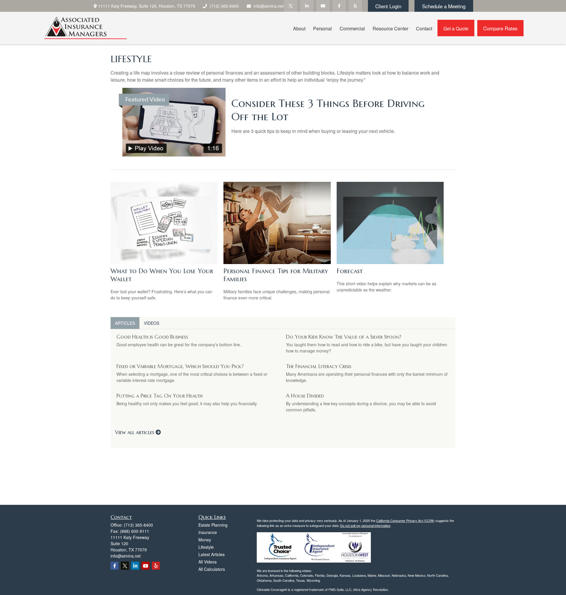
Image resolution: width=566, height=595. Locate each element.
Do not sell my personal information (365, 525)
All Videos (207, 562)
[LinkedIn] (306, 6)
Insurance (207, 532)
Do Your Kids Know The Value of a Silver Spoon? (343, 336)
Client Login (388, 6)
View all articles (135, 432)
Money (204, 540)
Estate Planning (213, 525)
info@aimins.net (269, 6)
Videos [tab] (151, 323)
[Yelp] (355, 6)
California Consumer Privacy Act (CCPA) (405, 520)
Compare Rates (500, 28)
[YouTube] (323, 6)
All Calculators (211, 569)
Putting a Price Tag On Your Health (159, 395)
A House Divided (305, 395)
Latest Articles (211, 554)
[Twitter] (290, 6)
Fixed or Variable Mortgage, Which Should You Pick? (180, 366)
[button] (299, 28)
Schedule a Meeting (443, 6)
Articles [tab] (125, 323)
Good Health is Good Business (152, 336)
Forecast (350, 271)
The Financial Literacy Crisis (318, 366)
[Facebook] (339, 6)
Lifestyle (206, 547)
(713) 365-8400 (224, 6)
